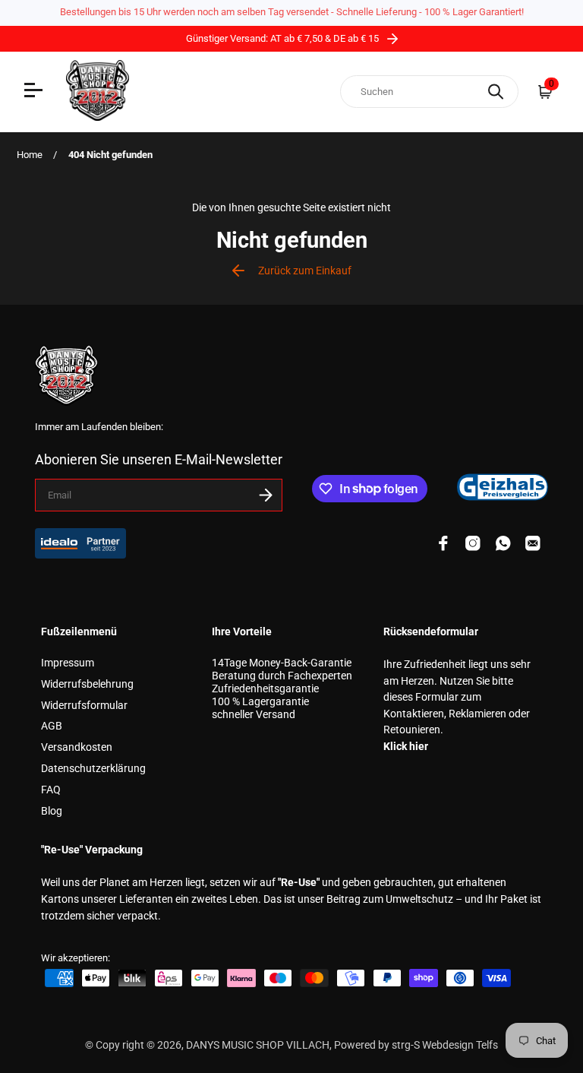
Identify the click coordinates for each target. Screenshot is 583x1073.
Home (30, 154)
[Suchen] (495, 91)
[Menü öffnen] (35, 92)
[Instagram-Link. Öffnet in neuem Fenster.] (473, 543)
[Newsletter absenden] (265, 495)
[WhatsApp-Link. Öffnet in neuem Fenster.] (503, 543)
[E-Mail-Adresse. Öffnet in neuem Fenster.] (533, 543)
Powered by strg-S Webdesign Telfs (416, 1045)
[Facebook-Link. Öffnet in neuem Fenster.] (443, 543)
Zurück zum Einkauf (304, 270)
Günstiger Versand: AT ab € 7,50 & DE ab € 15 (283, 38)
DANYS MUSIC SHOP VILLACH (257, 1045)
